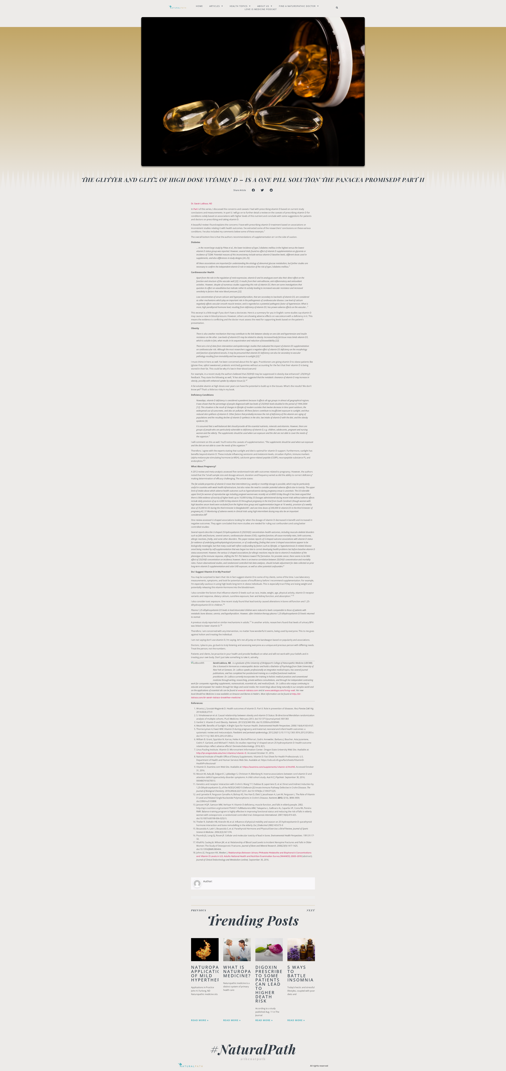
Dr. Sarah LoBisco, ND (201, 203)
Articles (214, 6)
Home (199, 6)
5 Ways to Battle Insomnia (300, 973)
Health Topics (238, 6)
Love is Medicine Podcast (261, 9)
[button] (337, 7)
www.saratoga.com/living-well (280, 690)
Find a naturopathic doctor (297, 6)
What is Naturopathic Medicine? (243, 971)
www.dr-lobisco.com (248, 690)
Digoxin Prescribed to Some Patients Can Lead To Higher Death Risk (270, 984)
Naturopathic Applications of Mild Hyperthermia (211, 973)
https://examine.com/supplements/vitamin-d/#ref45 (268, 767)
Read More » (200, 1020)
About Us (263, 6)
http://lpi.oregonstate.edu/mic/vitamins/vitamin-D (221, 753)
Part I (195, 209)
